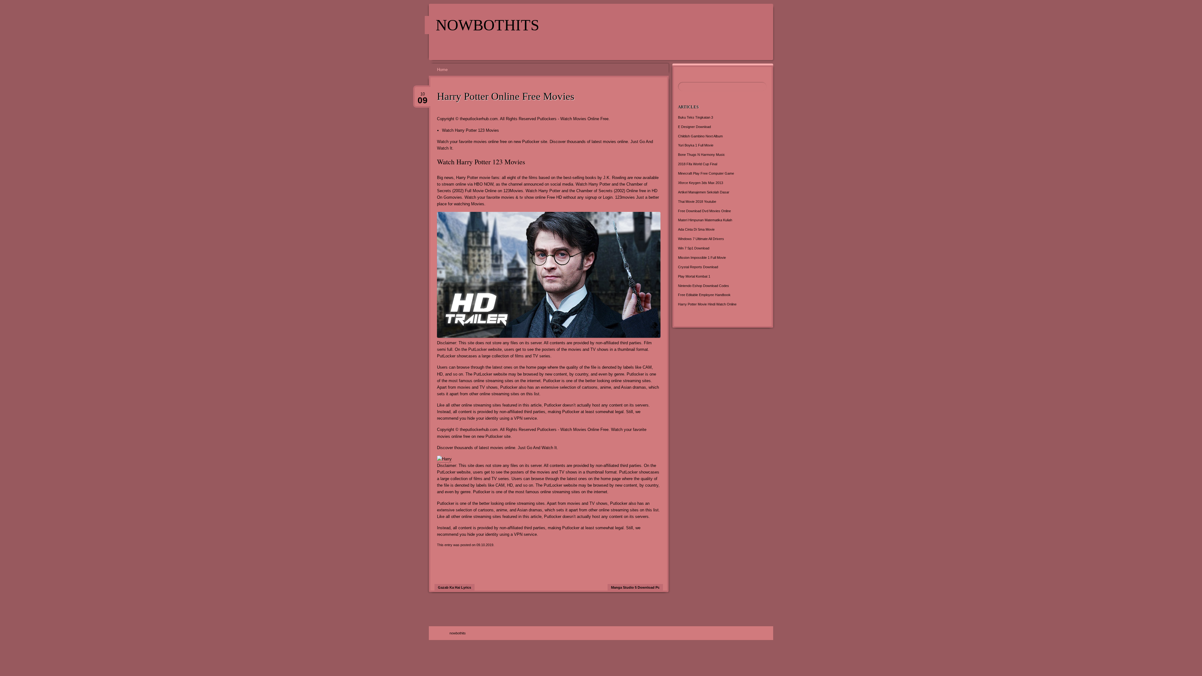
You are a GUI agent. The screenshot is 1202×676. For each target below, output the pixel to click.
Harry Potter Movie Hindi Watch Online (707, 304)
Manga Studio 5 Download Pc (635, 587)
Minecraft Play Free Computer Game (706, 173)
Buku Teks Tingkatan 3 (695, 117)
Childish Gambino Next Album (700, 136)
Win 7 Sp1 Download (693, 248)
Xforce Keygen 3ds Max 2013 (700, 183)
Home (442, 69)
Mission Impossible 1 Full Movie (702, 257)
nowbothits (487, 25)
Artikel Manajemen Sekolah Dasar (703, 192)
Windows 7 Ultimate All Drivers (701, 239)
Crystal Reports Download (698, 267)
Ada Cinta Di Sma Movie (696, 229)
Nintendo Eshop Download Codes (703, 286)
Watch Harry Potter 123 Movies (470, 130)
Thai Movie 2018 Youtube (697, 201)
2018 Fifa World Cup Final (697, 164)
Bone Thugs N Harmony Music (701, 154)
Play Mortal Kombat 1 (694, 276)
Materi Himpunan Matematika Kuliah (705, 220)
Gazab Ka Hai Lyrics (454, 587)
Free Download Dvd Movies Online (704, 211)
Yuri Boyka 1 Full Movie (695, 145)
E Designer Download (694, 127)
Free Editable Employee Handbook (704, 295)
